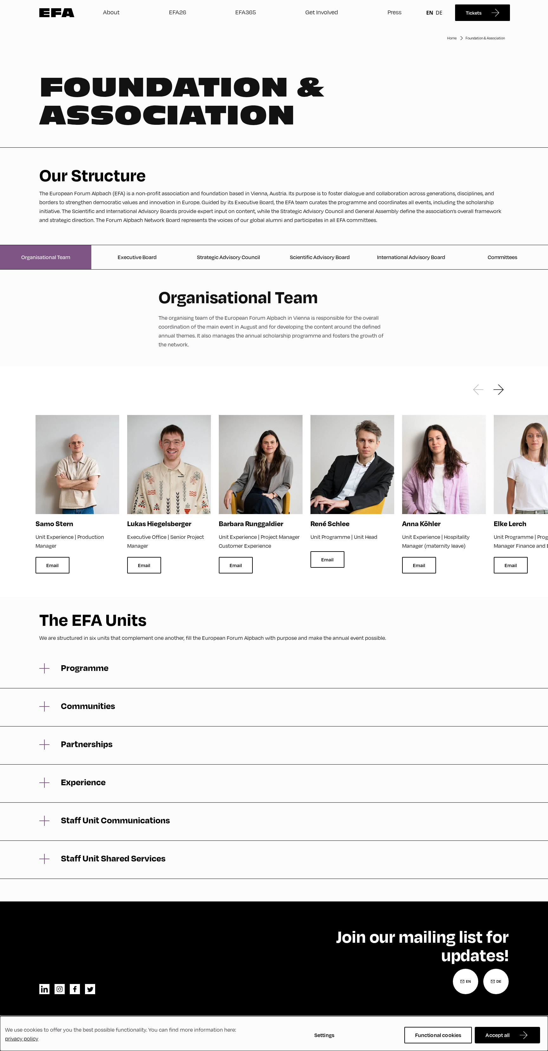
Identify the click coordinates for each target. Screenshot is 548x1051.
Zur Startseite (57, 12)
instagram (60, 989)
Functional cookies (438, 1035)
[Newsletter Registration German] (496, 981)
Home (452, 38)
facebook (75, 989)
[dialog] (274, 1033)
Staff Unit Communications (115, 820)
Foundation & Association (485, 38)
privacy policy (21, 1038)
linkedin (44, 989)
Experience (83, 782)
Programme (84, 668)
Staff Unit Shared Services (113, 858)
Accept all (498, 1035)
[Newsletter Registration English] (465, 981)
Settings (324, 1035)
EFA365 (245, 12)
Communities (88, 706)
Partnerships (87, 744)
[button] (478, 390)
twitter (90, 989)
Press (394, 12)
